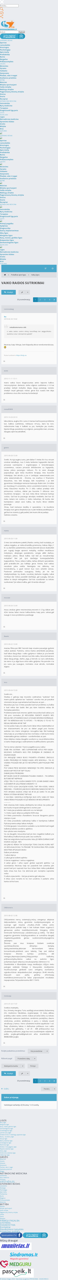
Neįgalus (2, 1198)
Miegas (2, 1171)
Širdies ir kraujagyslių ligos (8, 1147)
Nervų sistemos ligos (6, 1141)
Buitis (2, 1196)
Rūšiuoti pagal (15, 1058)
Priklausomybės (5, 1200)
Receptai (2, 1218)
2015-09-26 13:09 (10, 606)
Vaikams (2, 1163)
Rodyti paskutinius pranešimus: (21, 1051)
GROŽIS (2, 64)
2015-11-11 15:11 (10, 378)
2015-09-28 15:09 (10, 455)
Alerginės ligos (4, 1124)
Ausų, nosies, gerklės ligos (8, 1126)
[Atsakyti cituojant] (4, 361)
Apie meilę (3, 1192)
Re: (5, 317)
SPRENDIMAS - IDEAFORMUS (38, 1279)
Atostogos (3, 1188)
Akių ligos (3, 1122)
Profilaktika (3, 1194)
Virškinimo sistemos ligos (8, 1153)
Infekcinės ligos (5, 1155)
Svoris (2, 1216)
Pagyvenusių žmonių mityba (9, 1212)
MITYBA (2, 80)
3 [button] (44, 300)
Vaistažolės (3, 1175)
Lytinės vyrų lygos (5, 1133)
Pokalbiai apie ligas (18, 275)
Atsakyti (10, 292)
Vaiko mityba (4, 1210)
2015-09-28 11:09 (10, 538)
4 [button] (49, 300)
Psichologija (3, 1190)
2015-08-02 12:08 (10, 915)
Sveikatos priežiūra (6, 1169)
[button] (54, 299)
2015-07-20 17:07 (10, 1004)
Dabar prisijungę (11, 1097)
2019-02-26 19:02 (10, 319)
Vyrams (2, 1161)
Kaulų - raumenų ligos (7, 1137)
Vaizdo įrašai (4, 115)
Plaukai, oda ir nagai (6, 1167)
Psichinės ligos (4, 1145)
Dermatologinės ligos (6, 1129)
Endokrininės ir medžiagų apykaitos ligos (13, 1135)
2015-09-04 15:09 (10, 690)
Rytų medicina (4, 1177)
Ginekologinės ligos (6, 1131)
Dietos (2, 1214)
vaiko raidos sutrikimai (22, 283)
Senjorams (3, 1165)
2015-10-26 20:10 (10, 417)
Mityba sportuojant (6, 1208)
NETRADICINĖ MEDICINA (8, 101)
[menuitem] (52, 268)
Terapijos (2, 1179)
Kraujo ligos (3, 1139)
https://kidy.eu (21, 355)
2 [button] (40, 300)
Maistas (2, 1206)
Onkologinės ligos (5, 1143)
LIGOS (2, 113)
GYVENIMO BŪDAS (6, 40)
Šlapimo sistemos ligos (6, 1149)
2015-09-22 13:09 (10, 644)
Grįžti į (6, 1088)
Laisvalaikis (3, 1186)
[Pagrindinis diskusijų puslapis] (4, 275)
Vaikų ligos (35, 275)
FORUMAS (3, 131)
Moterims (3, 1159)
